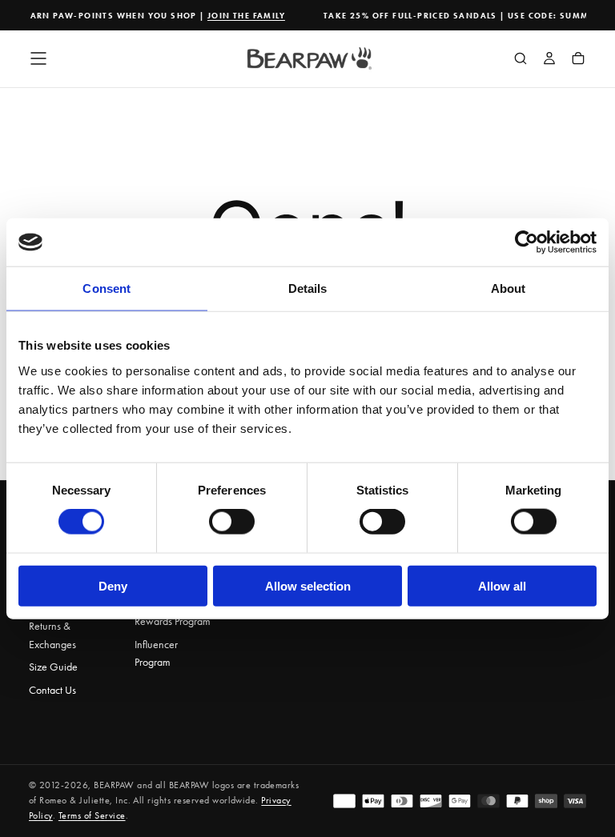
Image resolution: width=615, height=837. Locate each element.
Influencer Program (156, 653)
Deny (112, 585)
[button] (38, 58)
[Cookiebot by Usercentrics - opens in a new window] (526, 242)
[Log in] (549, 60)
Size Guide (53, 667)
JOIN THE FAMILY (242, 15)
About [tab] (508, 288)
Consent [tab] (106, 288)
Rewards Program (173, 621)
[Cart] (578, 60)
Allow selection (308, 585)
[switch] (232, 522)
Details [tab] (308, 288)
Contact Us (52, 690)
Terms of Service (92, 815)
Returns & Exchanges (52, 635)
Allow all (502, 585)
